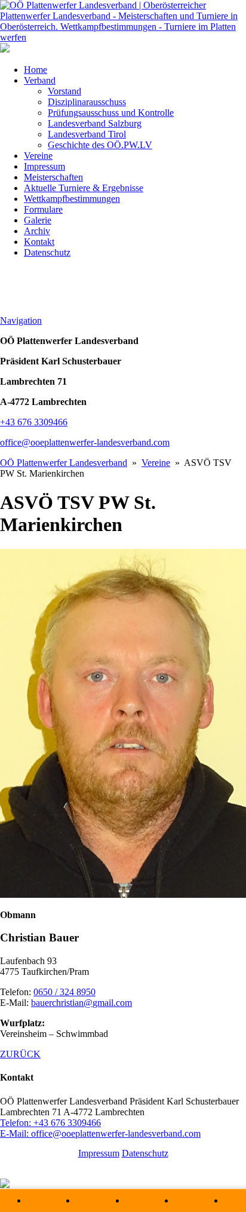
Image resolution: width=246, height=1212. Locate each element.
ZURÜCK (20, 1054)
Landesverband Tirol (87, 134)
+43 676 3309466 (33, 422)
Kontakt (39, 242)
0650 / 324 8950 (64, 992)
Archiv (37, 231)
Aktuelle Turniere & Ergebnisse (83, 188)
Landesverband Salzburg (95, 123)
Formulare (43, 209)
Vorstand (64, 91)
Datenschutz (47, 252)
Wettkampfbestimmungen (72, 199)
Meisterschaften (53, 177)
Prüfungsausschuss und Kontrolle (111, 113)
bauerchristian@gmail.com (81, 1003)
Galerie (37, 220)
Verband (40, 80)
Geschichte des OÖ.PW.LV (100, 145)
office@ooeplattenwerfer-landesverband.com (85, 442)
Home (35, 70)
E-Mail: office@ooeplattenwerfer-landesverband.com (100, 1133)
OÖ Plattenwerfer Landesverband (63, 463)
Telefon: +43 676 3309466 (50, 1123)
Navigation (21, 320)
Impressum (44, 166)
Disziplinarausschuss (87, 102)
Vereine (38, 156)
